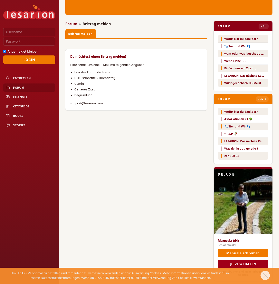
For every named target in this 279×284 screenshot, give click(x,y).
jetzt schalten (243, 264)
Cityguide (21, 106)
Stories (19, 125)
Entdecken (22, 78)
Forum (18, 87)
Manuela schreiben (243, 253)
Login (29, 59)
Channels (21, 97)
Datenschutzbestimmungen (60, 278)
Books (18, 116)
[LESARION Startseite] (29, 12)
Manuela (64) (228, 240)
